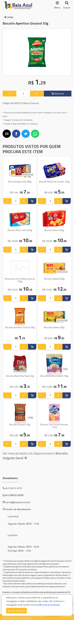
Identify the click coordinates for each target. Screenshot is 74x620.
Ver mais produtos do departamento (35, 455)
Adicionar (59, 93)
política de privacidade (48, 604)
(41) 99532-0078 (14, 495)
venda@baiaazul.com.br (18, 502)
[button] (7, 134)
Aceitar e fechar (16, 610)
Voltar (10, 17)
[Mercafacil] (66, 617)
